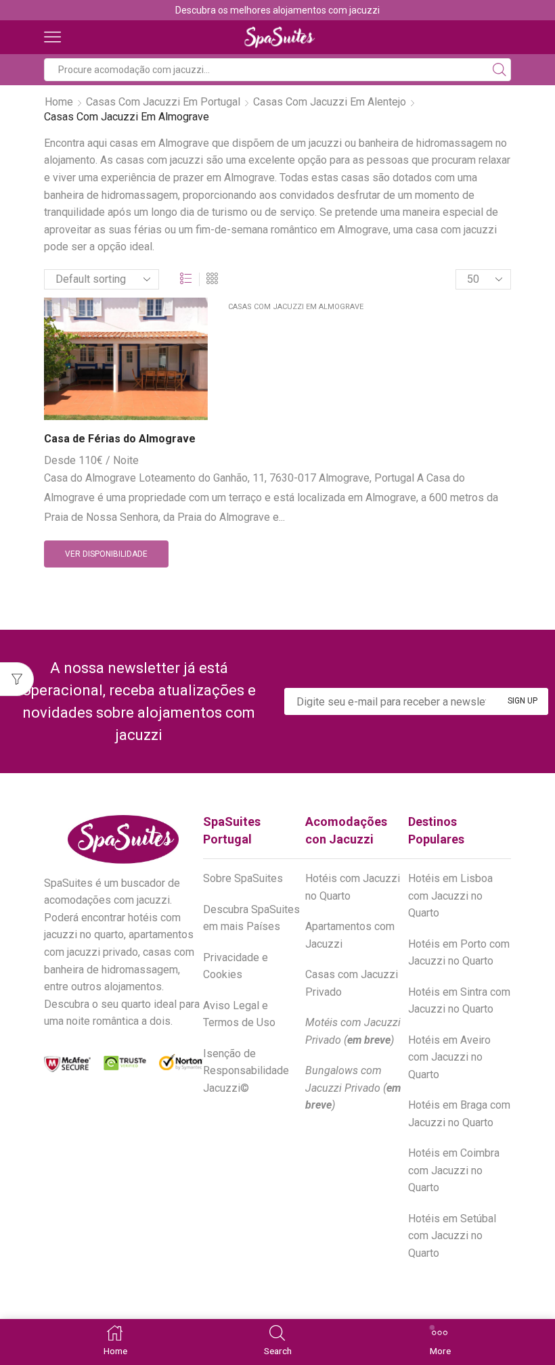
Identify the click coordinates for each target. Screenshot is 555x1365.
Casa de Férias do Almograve (120, 438)
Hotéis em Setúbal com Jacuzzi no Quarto (452, 1235)
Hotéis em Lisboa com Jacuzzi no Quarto (450, 895)
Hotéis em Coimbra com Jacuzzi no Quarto (454, 1170)
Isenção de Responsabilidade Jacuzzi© (246, 1070)
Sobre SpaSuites (243, 878)
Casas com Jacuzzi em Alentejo (329, 101)
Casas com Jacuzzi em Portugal (163, 101)
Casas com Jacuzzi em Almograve (295, 306)
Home (59, 101)
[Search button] (499, 69)
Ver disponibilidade (106, 554)
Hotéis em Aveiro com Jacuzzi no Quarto (449, 1057)
